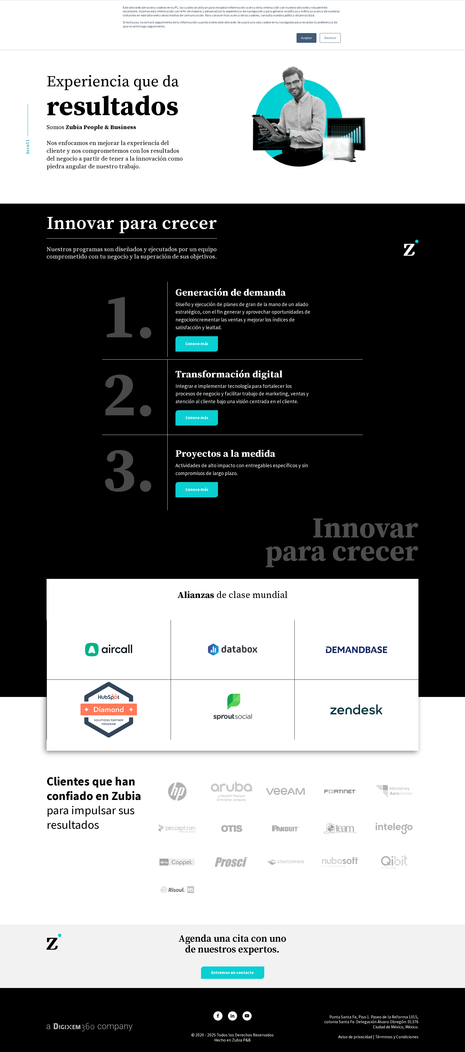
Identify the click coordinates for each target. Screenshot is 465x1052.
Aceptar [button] (306, 38)
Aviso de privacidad (355, 1036)
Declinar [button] (330, 38)
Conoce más (196, 343)
